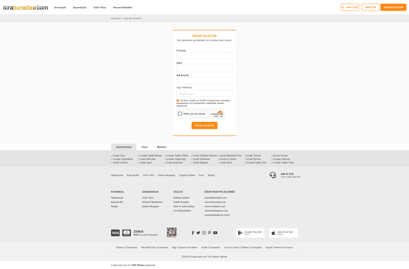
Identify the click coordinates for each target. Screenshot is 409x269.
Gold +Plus (100, 7)
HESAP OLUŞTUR (393, 7)
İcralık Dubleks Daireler (205, 155)
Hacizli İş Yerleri (228, 159)
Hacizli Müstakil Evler (231, 155)
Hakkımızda (117, 175)
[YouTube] (215, 233)
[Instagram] (204, 233)
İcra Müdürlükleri (182, 210)
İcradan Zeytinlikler (123, 159)
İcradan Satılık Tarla (283, 162)
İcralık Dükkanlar (201, 159)
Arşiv (201, 175)
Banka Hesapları (166, 175)
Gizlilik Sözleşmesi (210, 247)
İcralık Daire (226, 162)
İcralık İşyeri (145, 162)
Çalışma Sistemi (187, 175)
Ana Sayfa (60, 7)
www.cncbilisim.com (214, 206)
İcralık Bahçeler (147, 159)
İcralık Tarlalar (253, 155)
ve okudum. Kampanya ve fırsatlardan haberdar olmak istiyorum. (204, 103)
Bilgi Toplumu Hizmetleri (184, 247)
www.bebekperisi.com (216, 210)
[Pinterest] (209, 233)
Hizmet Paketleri (122, 7)
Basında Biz (80, 7)
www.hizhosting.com (215, 202)
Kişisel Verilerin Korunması (279, 247)
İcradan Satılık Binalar (150, 155)
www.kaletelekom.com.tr (217, 215)
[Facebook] (193, 233)
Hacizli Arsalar (280, 155)
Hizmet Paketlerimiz (152, 202)
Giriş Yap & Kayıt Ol (132, 18)
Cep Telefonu (184, 87)
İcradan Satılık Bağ (176, 159)
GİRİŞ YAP (370, 7)
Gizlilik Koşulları (181, 202)
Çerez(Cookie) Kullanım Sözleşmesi (243, 247)
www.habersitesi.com (215, 197)
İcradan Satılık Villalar (177, 155)
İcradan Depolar (281, 159)
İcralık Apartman (174, 162)
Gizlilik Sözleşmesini (210, 100)
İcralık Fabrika (120, 162)
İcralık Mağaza (200, 162)
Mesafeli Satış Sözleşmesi (154, 247)
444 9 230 (287, 174)
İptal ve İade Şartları (183, 206)
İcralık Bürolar (253, 159)
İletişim (211, 175)
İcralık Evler (119, 155)
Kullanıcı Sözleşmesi (126, 247)
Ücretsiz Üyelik (188, 100)
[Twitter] (198, 233)
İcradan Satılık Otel (256, 162)
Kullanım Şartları (181, 197)
